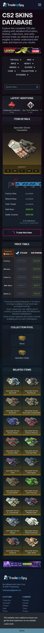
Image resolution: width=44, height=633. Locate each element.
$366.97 (21, 285)
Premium (25, 600)
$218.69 (22, 294)
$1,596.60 (21, 277)
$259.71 (37, 285)
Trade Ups (7, 600)
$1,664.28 (21, 269)
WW (29, 171)
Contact (25, 603)
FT (22, 171)
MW (15, 171)
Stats (4, 608)
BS (36, 171)
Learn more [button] (9, 624)
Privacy (25, 611)
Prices (5, 611)
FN (8, 171)
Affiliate (25, 606)
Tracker (6, 606)
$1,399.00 (37, 277)
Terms (24, 608)
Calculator (6, 603)
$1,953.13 (36, 261)
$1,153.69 (36, 269)
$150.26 (37, 294)
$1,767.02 (21, 261)
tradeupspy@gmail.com (12, 590)
